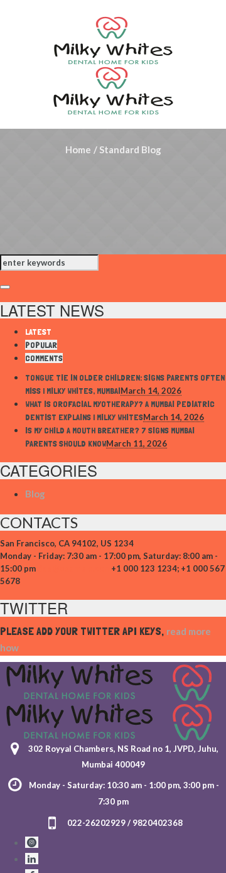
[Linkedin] (31, 858)
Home (78, 149)
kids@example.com (73, 568)
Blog (35, 493)
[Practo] (31, 842)
